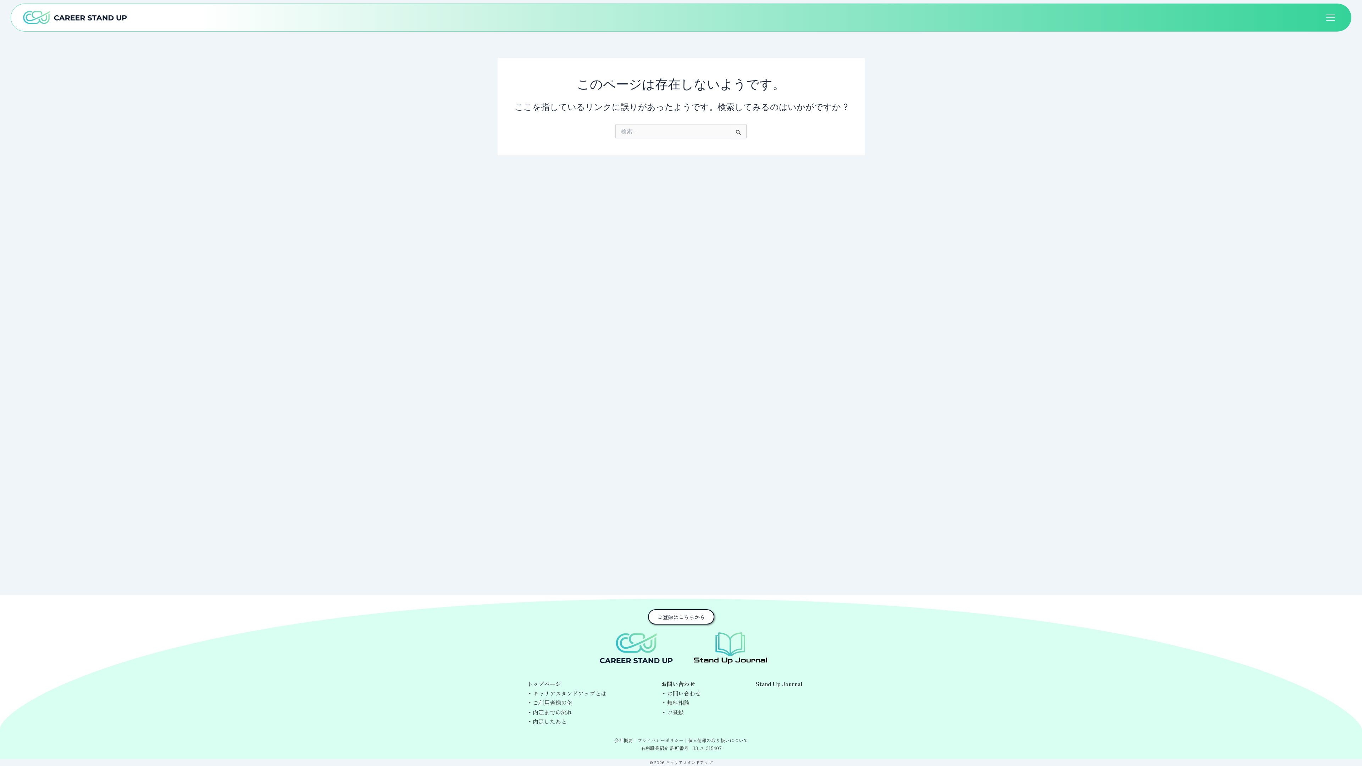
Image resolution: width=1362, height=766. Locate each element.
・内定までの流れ (549, 712)
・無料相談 (675, 702)
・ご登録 (672, 712)
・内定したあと (547, 721)
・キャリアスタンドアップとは (567, 693)
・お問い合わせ (681, 693)
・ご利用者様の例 (549, 702)
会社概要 (623, 740)
